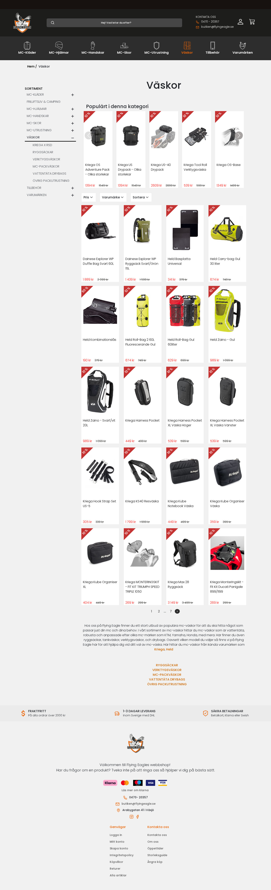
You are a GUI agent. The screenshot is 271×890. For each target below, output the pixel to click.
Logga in (116, 835)
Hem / (32, 66)
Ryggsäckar (43, 152)
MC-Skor (34, 123)
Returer (115, 869)
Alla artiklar (118, 875)
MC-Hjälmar (37, 109)
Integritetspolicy (122, 855)
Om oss (153, 842)
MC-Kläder (35, 94)
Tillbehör (34, 188)
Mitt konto (117, 842)
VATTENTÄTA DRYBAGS (167, 679)
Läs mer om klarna (135, 790)
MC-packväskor (46, 166)
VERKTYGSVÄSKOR (167, 670)
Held (169, 649)
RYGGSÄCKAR (167, 665)
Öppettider (155, 848)
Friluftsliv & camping (44, 101)
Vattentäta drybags (49, 173)
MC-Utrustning (39, 130)
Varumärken (36, 195)
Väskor (33, 137)
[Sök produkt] (114, 22)
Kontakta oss (157, 835)
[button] (239, 135)
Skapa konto (119, 848)
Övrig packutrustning (51, 180)
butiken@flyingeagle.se (217, 27)
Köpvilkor (116, 862)
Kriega (159, 649)
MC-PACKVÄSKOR (167, 674)
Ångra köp (154, 862)
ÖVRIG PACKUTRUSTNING (167, 684)
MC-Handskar (38, 116)
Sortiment (34, 88)
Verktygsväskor (46, 159)
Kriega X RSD (42, 145)
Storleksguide (157, 855)
